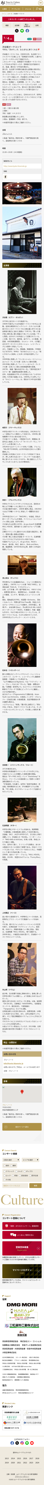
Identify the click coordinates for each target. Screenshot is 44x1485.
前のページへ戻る (22, 1127)
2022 (25, 1462)
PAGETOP (40, 1481)
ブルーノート (7, 133)
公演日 (4, 9)
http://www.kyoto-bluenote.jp (15, 166)
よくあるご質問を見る (25, 1235)
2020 (13, 1462)
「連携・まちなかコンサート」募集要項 (23, 1226)
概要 (7, 25)
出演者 (17, 25)
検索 (40, 9)
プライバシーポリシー (22, 1476)
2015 (19, 1458)
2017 (31, 1458)
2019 (7, 1462)
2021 (19, 1462)
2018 (37, 1458)
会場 (36, 25)
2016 (25, 1458)
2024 (37, 1462)
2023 (31, 1462)
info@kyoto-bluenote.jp (13, 1063)
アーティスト (15, 9)
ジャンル (28, 9)
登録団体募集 (22, 1248)
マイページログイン (22, 1271)
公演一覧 (9, 14)
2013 (7, 1458)
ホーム (4, 14)
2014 (13, 1458)
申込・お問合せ (27, 25)
